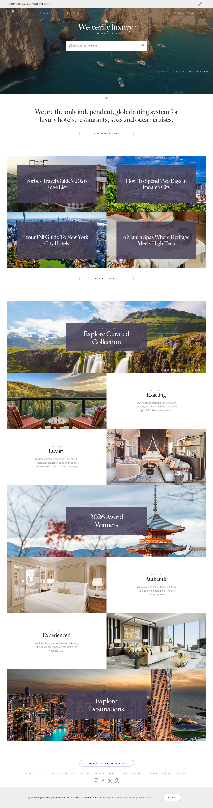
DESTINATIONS (186, 554)
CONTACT (182, 773)
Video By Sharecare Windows (191, 72)
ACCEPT (172, 797)
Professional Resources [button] (184, 13)
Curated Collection (190, 370)
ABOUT (29, 773)
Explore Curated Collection (106, 338)
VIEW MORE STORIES (106, 278)
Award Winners (74, 13)
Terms (124, 797)
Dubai (199, 738)
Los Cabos (163, 72)
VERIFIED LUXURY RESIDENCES (56, 773)
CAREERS (85, 773)
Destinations (45, 13)
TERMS (153, 773)
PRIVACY (167, 773)
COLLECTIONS (106, 329)
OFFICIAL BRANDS (105, 773)
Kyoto (199, 554)
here (49, 4)
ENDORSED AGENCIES (133, 773)
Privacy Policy (110, 797)
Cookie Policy (144, 797)
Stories (59, 13)
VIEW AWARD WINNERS (106, 133)
